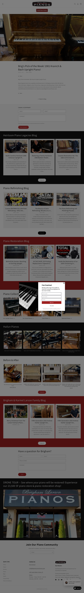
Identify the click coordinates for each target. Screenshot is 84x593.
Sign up (51, 302)
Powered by (37, 313)
